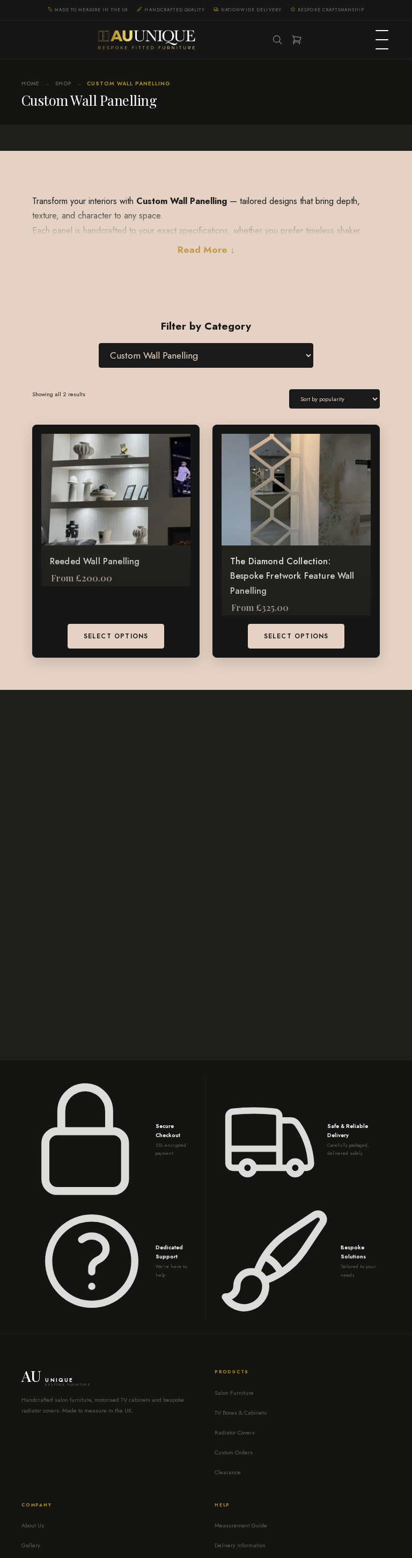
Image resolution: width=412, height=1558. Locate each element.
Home (30, 83)
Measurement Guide (241, 1525)
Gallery (30, 1545)
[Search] (277, 39)
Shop (63, 83)
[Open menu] (382, 39)
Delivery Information (240, 1545)
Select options (116, 636)
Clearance (228, 1472)
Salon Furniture (234, 1392)
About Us (32, 1525)
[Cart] (296, 39)
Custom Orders (234, 1452)
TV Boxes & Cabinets (241, 1412)
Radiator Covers (235, 1432)
